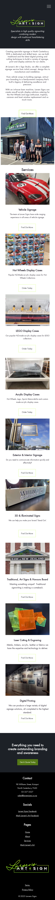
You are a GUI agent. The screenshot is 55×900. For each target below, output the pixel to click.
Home (27, 832)
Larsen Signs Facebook (27, 811)
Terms (27, 885)
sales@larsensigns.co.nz (27, 795)
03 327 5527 (27, 792)
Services (27, 840)
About (27, 836)
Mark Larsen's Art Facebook (27, 815)
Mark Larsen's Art (27, 845)
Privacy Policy (27, 889)
